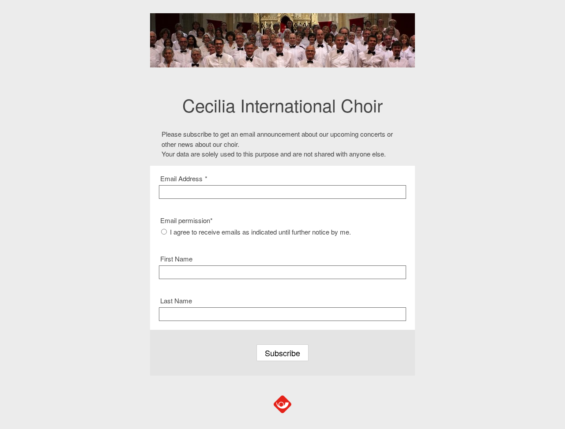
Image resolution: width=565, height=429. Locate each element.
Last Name (176, 300)
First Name (176, 258)
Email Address (183, 178)
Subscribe (282, 352)
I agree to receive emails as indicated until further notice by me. (260, 231)
